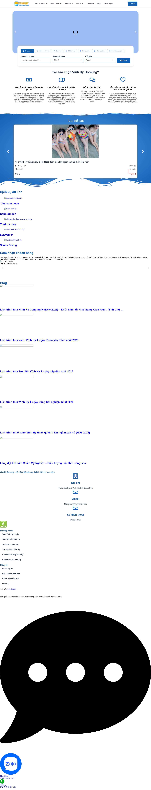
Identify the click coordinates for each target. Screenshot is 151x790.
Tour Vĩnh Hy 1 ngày (10, 534)
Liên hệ (5, 584)
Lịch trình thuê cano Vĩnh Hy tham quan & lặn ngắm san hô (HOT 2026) (45, 432)
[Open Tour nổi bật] (60, 4)
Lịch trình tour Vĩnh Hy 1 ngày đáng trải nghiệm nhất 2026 (36, 401)
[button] (15, 32)
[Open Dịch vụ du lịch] (47, 4)
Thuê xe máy (8, 224)
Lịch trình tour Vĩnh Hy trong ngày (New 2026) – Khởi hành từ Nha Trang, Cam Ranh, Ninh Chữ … (61, 309)
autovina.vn (11, 589)
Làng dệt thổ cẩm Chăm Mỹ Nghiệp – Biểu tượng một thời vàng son (43, 463)
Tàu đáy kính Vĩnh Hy (11, 549)
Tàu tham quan (9, 203)
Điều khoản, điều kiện (11, 574)
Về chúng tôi (7, 569)
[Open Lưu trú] (83, 4)
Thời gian (88, 56)
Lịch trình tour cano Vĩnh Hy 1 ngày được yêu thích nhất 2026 (39, 340)
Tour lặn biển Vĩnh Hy (11, 539)
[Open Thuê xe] (72, 4)
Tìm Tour (123, 60)
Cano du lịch (8, 213)
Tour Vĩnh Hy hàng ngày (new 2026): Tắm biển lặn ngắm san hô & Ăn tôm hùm (52, 162)
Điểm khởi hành (59, 56)
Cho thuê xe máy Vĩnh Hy (12, 555)
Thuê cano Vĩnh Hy (10, 544)
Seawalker (6, 234)
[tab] (27, 51)
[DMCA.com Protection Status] (3, 527)
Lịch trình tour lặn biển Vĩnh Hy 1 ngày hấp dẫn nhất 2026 (36, 371)
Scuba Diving (8, 245)
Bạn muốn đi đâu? (28, 56)
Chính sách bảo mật (10, 579)
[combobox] (68, 60)
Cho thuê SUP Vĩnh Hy (11, 560)
